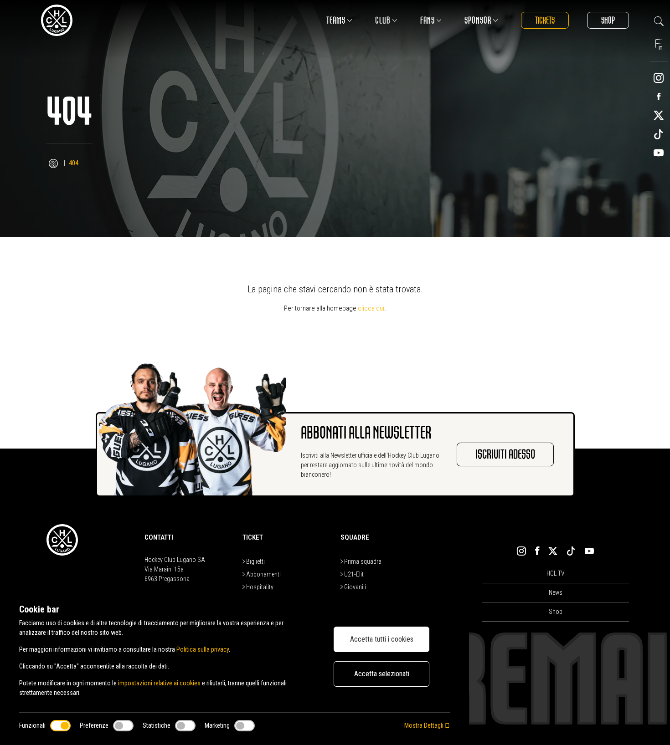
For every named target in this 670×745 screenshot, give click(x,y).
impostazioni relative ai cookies (159, 683)
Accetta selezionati (381, 673)
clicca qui (371, 308)
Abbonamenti (263, 574)
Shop (608, 20)
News (555, 592)
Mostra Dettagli (424, 725)
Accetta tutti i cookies (381, 639)
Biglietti (255, 561)
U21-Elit (353, 574)
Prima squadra (362, 561)
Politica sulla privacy (202, 649)
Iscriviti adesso (505, 454)
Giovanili (354, 587)
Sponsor (477, 20)
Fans (427, 20)
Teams (335, 20)
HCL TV (555, 573)
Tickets (545, 20)
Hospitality (259, 587)
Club (383, 20)
